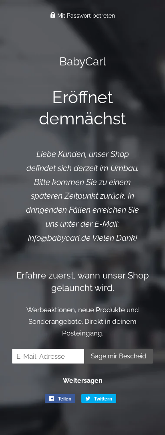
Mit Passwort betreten (85, 15)
